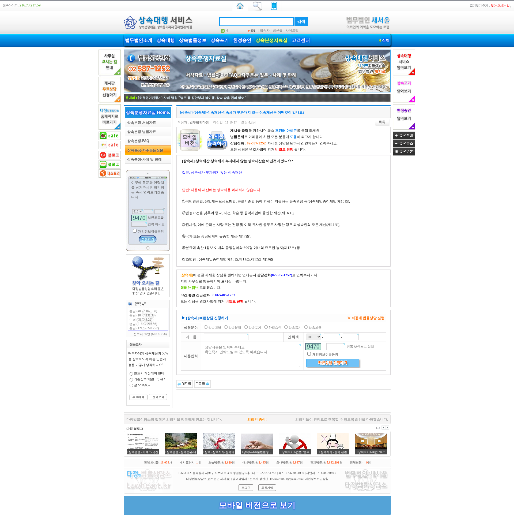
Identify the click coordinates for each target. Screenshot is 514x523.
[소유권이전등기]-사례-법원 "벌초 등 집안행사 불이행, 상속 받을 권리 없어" (192, 98)
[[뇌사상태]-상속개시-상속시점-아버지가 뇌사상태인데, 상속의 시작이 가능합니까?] (202, 384)
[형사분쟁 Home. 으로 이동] (257, 91)
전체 (386, 40)
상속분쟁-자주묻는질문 (144, 150)
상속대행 (166, 40)
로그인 (245, 487)
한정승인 (242, 40)
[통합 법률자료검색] (257, 5)
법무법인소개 (138, 40)
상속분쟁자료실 (272, 40)
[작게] (404, 146)
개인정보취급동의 (150, 231)
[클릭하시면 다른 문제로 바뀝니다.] (139, 218)
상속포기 (220, 40)
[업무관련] (366, 492)
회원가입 (267, 487)
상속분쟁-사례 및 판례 (143, 159)
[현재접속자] (137, 303)
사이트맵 (292, 30)
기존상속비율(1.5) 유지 (150, 379)
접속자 (265, 30)
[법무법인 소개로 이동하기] (148, 492)
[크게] (404, 138)
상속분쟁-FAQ (137, 141)
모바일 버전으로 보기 (257, 505)
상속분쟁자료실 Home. (148, 112)
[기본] (404, 154)
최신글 (277, 30)
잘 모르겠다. (143, 385)
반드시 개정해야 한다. (149, 373)
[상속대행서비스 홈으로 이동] (240, 5)
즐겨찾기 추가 (479, 6)
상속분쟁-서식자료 (140, 123)
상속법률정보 (192, 40)
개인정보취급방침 (316, 478)
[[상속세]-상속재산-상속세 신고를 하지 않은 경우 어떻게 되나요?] (184, 384)
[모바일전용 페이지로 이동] (274, 5)
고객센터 (301, 40)
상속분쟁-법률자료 (140, 132)
